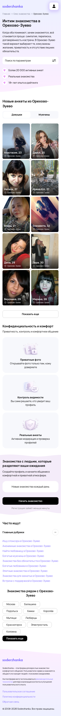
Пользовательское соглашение (19, 691)
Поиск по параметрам (18, 60)
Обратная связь (11, 701)
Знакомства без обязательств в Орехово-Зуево (30, 561)
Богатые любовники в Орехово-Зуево (24, 566)
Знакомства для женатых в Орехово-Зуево (28, 576)
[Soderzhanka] (13, 6)
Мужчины (44, 114)
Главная (6, 13)
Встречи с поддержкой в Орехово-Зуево (26, 581)
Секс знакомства (21, 13)
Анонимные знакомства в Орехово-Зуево (27, 546)
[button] (11, 604)
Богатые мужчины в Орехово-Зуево (23, 556)
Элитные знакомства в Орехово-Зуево (25, 571)
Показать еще (30, 314)
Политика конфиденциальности (19, 696)
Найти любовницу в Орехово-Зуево (23, 551)
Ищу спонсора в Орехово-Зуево (21, 541)
